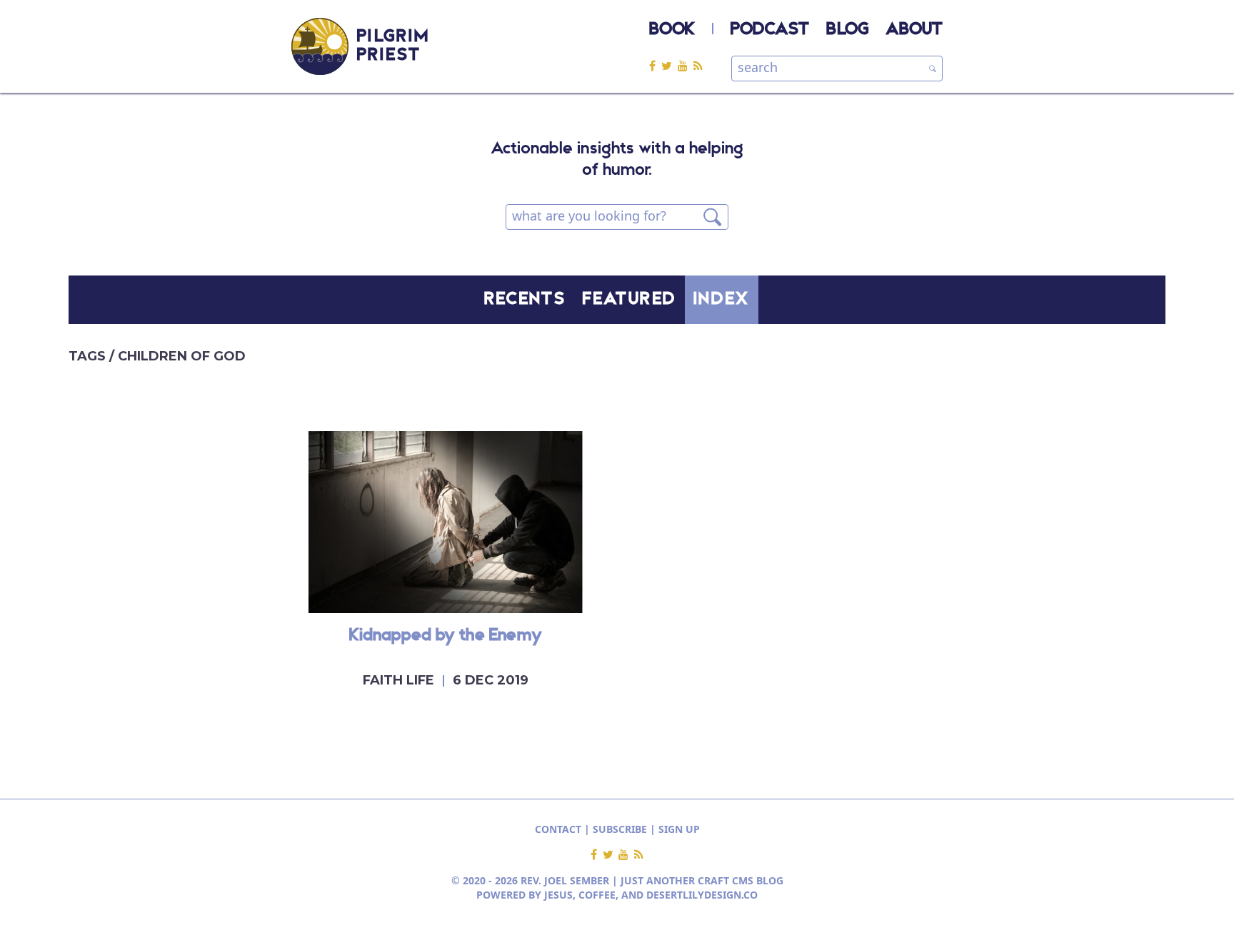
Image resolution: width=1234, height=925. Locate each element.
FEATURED (629, 299)
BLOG (847, 30)
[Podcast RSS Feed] (698, 65)
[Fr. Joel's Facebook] (655, 65)
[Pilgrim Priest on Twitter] (669, 65)
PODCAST (770, 30)
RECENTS (525, 299)
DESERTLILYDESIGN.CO (702, 894)
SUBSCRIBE (620, 829)
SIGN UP (679, 829)
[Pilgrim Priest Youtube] (685, 65)
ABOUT (914, 30)
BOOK (672, 30)
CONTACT (558, 829)
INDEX (721, 299)
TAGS (89, 356)
